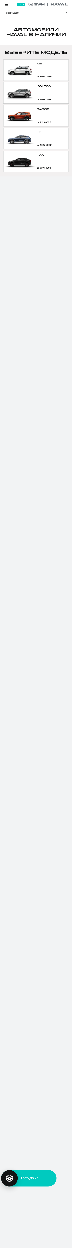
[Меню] (6, 4)
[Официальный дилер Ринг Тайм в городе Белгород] (48, 4)
